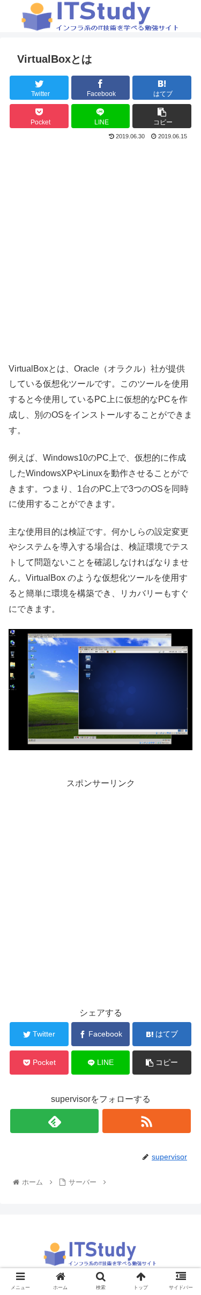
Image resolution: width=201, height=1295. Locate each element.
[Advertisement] (100, 248)
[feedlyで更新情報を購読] (54, 1121)
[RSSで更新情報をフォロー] (146, 1121)
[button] (179, 1017)
